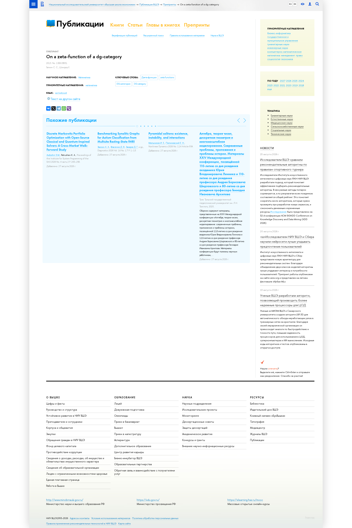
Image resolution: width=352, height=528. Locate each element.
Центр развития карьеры (129, 452)
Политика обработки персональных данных (155, 518)
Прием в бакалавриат (127, 421)
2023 (270, 85)
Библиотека (257, 403)
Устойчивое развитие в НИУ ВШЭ (66, 415)
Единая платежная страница (62, 479)
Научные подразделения (196, 403)
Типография (257, 421)
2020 (289, 85)
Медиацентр (257, 427)
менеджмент (288, 55)
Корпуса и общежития (59, 427)
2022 (276, 85)
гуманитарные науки (278, 44)
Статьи (135, 25)
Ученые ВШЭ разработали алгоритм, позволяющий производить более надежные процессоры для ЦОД (285, 300)
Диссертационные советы (198, 421)
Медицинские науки (281, 122)
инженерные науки (277, 47)
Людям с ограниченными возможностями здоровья (76, 473)
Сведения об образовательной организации (72, 467)
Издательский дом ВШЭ (264, 409)
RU (290, 4)
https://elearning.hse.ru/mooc (245, 500)
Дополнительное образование (132, 446)
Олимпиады (121, 415)
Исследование (278, 211)
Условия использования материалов (110, 518)
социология (273, 59)
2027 (282, 80)
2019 (295, 85)
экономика (287, 59)
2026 (288, 80)
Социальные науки (281, 130)
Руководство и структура (61, 409)
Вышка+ (118, 427)
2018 (301, 85)
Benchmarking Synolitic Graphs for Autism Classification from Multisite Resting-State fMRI (119, 137)
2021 (282, 85)
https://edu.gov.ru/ (148, 500)
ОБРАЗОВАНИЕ (124, 397)
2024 (301, 80)
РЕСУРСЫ (257, 397)
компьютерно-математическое (284, 51)
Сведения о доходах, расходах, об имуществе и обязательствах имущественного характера (75, 459)
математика (273, 55)
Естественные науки (282, 119)
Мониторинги (190, 415)
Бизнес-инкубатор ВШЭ (128, 458)
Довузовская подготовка (129, 409)
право (299, 55)
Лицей (118, 403)
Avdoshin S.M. (53, 155)
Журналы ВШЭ (258, 434)
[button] (137, 126)
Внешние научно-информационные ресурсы (208, 446)
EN (295, 4)
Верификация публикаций (124, 35)
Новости (267, 148)
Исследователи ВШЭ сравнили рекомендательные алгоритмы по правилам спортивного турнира (283, 164)
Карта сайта (124, 523)
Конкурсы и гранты (193, 440)
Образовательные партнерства (133, 464)
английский (61, 93)
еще (269, 89)
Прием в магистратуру (127, 434)
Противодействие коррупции (64, 452)
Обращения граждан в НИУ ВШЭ (65, 440)
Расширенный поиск (153, 35)
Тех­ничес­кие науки (281, 134)
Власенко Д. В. (118, 147)
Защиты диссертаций (194, 427)
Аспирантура (122, 440)
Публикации (80, 23)
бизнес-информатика (279, 33)
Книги (117, 25)
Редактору (309, 517)
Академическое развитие (197, 434)
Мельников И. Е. (156, 143)
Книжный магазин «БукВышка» (267, 415)
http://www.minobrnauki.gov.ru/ (64, 500)
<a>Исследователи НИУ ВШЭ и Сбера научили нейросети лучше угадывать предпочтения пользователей (287, 242)
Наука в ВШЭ (217, 35)
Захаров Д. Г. (132, 147)
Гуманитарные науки (282, 115)
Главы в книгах (163, 25)
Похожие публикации (71, 120)
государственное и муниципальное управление (282, 38)
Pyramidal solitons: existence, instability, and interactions (168, 135)
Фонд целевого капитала (61, 446)
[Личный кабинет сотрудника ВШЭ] (310, 4)
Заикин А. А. (104, 147)
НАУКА (187, 397)
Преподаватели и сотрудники (64, 421)
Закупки (51, 434)
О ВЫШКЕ (53, 397)
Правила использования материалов (187, 35)
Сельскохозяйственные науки (287, 126)
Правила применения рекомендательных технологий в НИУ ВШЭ (81, 523)
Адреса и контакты (79, 518)
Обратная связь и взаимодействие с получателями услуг (144, 472)
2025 (295, 80)
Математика (84, 77)
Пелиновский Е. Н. (175, 143)
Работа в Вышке (55, 486)
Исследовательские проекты (199, 409)
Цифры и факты (55, 403)
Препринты (197, 25)
